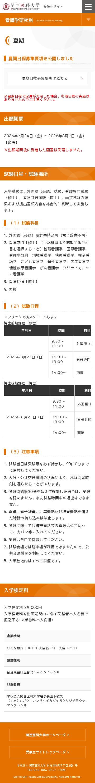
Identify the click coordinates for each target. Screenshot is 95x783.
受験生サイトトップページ (45, 752)
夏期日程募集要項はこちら (45, 78)
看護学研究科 (33, 20)
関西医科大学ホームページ (45, 735)
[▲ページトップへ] (87, 775)
